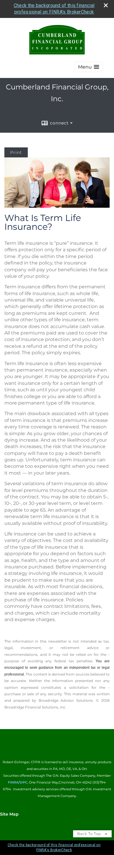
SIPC (23, 782)
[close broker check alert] (105, 5)
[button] (88, 67)
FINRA (13, 782)
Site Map (9, 814)
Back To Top (89, 833)
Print (16, 152)
